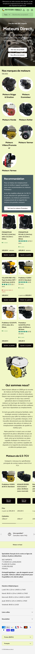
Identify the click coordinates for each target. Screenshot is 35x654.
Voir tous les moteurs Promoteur (17, 208)
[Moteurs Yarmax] (9, 160)
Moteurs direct (9, 649)
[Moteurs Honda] (9, 109)
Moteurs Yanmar (26, 142)
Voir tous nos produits (17, 49)
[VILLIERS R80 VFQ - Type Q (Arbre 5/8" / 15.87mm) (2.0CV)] (9, 267)
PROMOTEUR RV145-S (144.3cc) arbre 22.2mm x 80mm (25, 235)
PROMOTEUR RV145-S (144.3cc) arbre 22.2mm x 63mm (8, 235)
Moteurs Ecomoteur (26, 95)
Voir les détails (8, 501)
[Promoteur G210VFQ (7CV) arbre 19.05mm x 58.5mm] (25, 312)
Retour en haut (17, 545)
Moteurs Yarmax (9, 170)
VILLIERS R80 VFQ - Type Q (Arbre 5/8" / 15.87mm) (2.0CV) (9, 280)
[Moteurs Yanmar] (26, 132)
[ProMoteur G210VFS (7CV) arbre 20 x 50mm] (9, 312)
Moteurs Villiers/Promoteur (9, 145)
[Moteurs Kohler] (26, 109)
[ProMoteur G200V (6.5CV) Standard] (25, 267)
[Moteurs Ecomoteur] (26, 84)
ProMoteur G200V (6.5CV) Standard (24, 279)
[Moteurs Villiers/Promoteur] (9, 132)
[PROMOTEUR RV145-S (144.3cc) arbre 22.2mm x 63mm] (9, 221)
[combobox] (17, 15)
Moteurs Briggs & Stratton (9, 95)
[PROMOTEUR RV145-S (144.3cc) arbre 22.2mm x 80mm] (25, 221)
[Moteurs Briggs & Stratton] (9, 84)
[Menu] (32, 10)
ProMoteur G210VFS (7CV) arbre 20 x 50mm (9, 325)
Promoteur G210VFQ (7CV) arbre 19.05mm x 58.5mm (24, 326)
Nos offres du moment (17, 55)
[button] (28, 10)
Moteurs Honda (9, 120)
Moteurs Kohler (26, 120)
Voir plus (5, 73)
